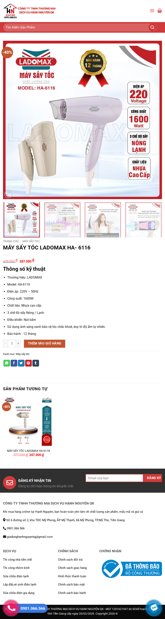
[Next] (153, 120)
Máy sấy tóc (31, 241)
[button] (152, 11)
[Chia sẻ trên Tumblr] (35, 363)
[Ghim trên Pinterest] (28, 363)
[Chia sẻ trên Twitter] (21, 363)
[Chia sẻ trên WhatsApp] (6, 363)
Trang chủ (11, 241)
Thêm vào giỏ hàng (44, 343)
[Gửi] (155, 27)
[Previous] (11, 120)
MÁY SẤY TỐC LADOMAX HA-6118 (28, 451)
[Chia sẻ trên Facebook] (14, 363)
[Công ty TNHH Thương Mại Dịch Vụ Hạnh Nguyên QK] (30, 11)
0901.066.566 (15, 528)
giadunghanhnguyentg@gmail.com (29, 537)
